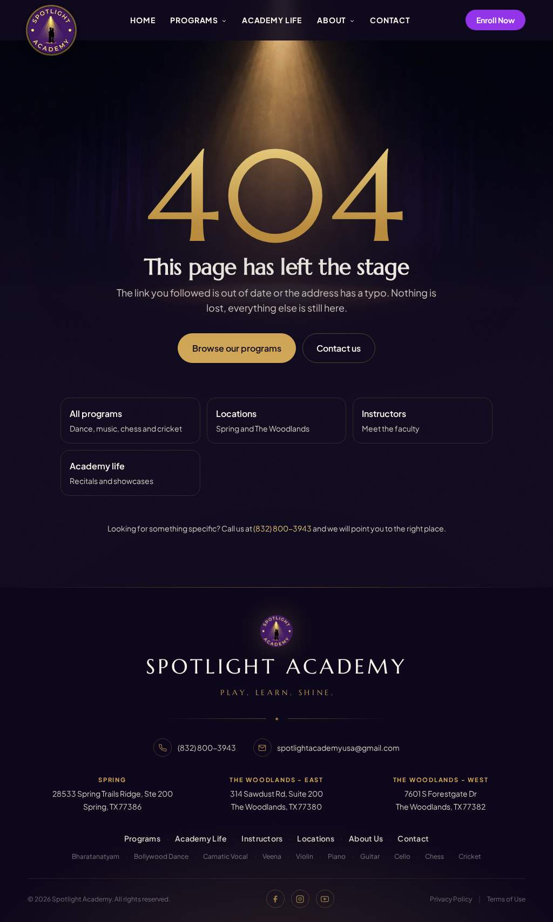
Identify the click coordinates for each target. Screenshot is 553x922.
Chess (434, 856)
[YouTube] (325, 899)
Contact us (338, 348)
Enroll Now (495, 20)
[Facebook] (275, 899)
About (332, 20)
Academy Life (272, 20)
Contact (390, 20)
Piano (337, 856)
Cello (402, 856)
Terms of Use (506, 899)
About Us (366, 838)
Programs (195, 20)
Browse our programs (236, 348)
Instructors (261, 838)
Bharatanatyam (95, 856)
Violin (304, 856)
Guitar (370, 856)
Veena (271, 856)
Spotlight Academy (276, 666)
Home (142, 20)
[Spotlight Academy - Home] (51, 30)
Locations (315, 838)
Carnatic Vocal (225, 856)
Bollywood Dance (161, 856)
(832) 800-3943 (282, 528)
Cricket (469, 856)
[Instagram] (300, 899)
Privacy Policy (451, 899)
